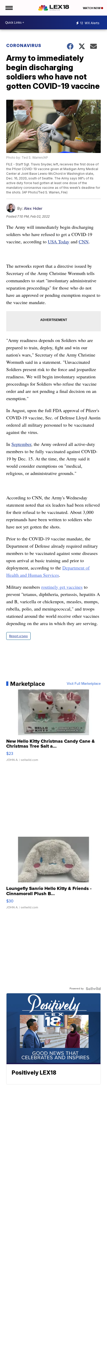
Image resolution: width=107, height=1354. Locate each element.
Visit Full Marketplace (84, 684)
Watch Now (92, 8)
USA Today (58, 241)
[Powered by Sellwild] (93, 988)
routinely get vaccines (62, 587)
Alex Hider (33, 208)
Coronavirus (23, 45)
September (21, 444)
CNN (84, 241)
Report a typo (18, 636)
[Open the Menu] (9, 7)
